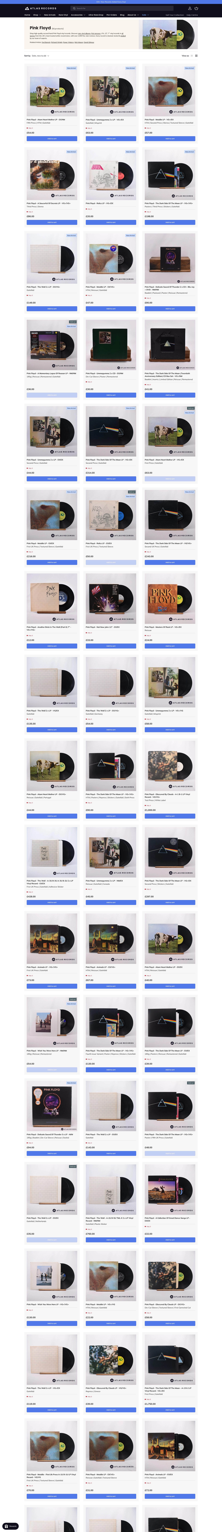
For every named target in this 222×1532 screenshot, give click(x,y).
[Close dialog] (154, 743)
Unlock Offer (134, 774)
